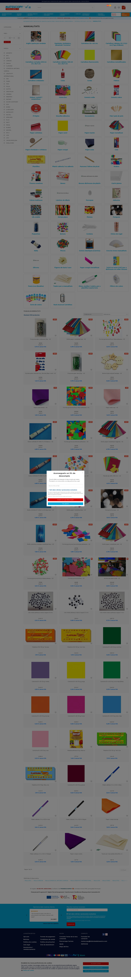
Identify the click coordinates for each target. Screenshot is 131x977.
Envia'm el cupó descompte (65, 499)
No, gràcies (65, 503)
